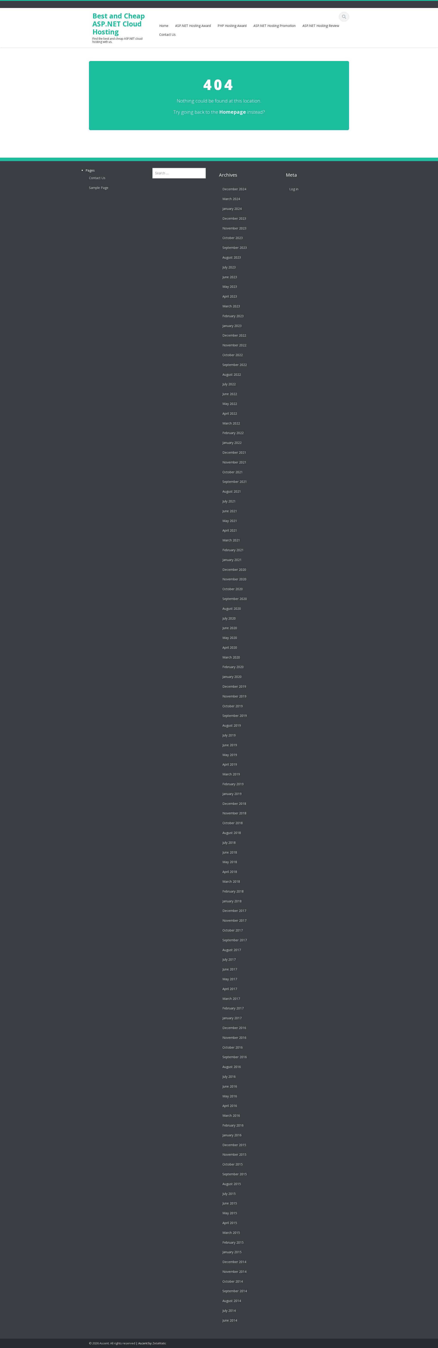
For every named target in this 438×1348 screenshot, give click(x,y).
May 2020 (229, 637)
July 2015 (229, 1193)
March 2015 (231, 1232)
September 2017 (234, 940)
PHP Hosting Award (232, 25)
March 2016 (231, 1115)
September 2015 (234, 1174)
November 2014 (234, 1271)
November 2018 (234, 813)
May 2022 (229, 403)
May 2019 (229, 755)
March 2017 (231, 998)
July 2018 (229, 842)
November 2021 (234, 462)
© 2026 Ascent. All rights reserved (112, 1343)
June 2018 (229, 852)
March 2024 (231, 199)
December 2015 (234, 1145)
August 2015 (231, 1184)
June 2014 (229, 1320)
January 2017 (232, 1018)
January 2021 (232, 560)
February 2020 (233, 667)
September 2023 (234, 247)
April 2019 (229, 764)
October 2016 (232, 1047)
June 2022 (229, 394)
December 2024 (234, 189)
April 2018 (229, 872)
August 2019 (231, 725)
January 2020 (232, 676)
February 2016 (233, 1125)
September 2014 (234, 1291)
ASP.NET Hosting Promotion (274, 25)
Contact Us (167, 34)
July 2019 (229, 735)
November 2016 (234, 1037)
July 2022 (229, 384)
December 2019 (234, 686)
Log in (293, 189)
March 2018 (231, 881)
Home (163, 25)
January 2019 (232, 794)
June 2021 (229, 511)
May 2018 (229, 862)
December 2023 (234, 218)
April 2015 (229, 1223)
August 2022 (231, 374)
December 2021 (234, 452)
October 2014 (232, 1281)
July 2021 (229, 501)
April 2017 (229, 989)
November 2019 (234, 696)
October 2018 (232, 823)
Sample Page (98, 187)
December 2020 (234, 569)
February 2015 (233, 1242)
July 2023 (229, 267)
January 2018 (232, 901)
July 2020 (229, 618)
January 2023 (232, 326)
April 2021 (229, 530)
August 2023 (231, 257)
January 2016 (232, 1135)
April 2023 (229, 296)
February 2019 (233, 784)
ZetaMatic (159, 1343)
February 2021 (233, 550)
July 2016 (229, 1076)
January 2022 (232, 442)
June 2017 (229, 969)
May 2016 (229, 1096)
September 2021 (234, 481)
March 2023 (231, 306)
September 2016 (234, 1057)
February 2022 (233, 433)
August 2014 (231, 1301)
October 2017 (232, 930)
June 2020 (229, 628)
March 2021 (231, 540)
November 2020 (234, 579)
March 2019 (231, 774)
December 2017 (234, 910)
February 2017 (233, 1008)
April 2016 (229, 1106)
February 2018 (233, 891)
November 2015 (234, 1154)
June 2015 (229, 1203)
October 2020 (232, 589)
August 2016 (231, 1067)
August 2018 (231, 833)
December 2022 (234, 335)
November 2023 (234, 228)
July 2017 (229, 959)
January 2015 (232, 1252)
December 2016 (234, 1028)
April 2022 (229, 413)
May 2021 (229, 521)
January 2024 (232, 208)
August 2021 (231, 491)
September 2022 (234, 365)
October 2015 (232, 1164)
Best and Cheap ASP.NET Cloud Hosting (118, 23)
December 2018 (234, 803)
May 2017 (229, 979)
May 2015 (229, 1213)
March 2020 (231, 657)
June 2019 (229, 745)
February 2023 (233, 316)
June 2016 (229, 1086)
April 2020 (229, 647)
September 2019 (234, 715)
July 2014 (229, 1310)
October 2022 (232, 355)
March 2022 (231, 423)
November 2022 (234, 345)
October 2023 (232, 238)
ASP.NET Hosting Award (193, 25)
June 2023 (229, 277)
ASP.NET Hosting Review (320, 25)
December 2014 (234, 1262)
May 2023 (229, 286)
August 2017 (231, 950)
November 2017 (234, 920)
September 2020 (234, 599)
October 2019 (232, 706)
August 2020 (231, 608)
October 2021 (232, 472)
